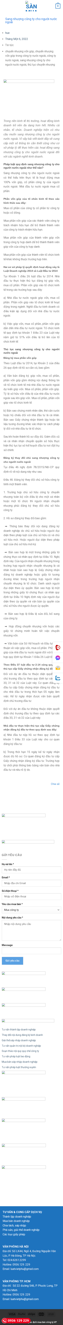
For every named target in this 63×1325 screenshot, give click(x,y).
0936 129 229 (18, 1321)
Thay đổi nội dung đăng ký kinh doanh (22, 1035)
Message (7, 945)
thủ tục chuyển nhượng (41, 64)
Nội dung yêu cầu (12, 917)
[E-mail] (57, 668)
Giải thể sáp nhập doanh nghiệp (19, 1040)
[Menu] (5, 6)
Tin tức (9, 45)
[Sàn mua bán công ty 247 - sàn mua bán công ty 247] (31, 6)
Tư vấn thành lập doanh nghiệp (19, 1029)
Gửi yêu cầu (12, 960)
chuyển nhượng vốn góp (19, 51)
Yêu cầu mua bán (12, 904)
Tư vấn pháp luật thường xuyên (19, 1067)
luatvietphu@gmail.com (24, 1269)
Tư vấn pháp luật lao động (16, 1056)
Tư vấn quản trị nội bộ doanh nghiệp (21, 1045)
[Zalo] (57, 678)
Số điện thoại (10, 890)
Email (6, 877)
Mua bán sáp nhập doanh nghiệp (19, 1061)
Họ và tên (8, 864)
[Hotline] (57, 647)
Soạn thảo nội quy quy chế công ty (20, 1051)
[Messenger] (57, 658)
